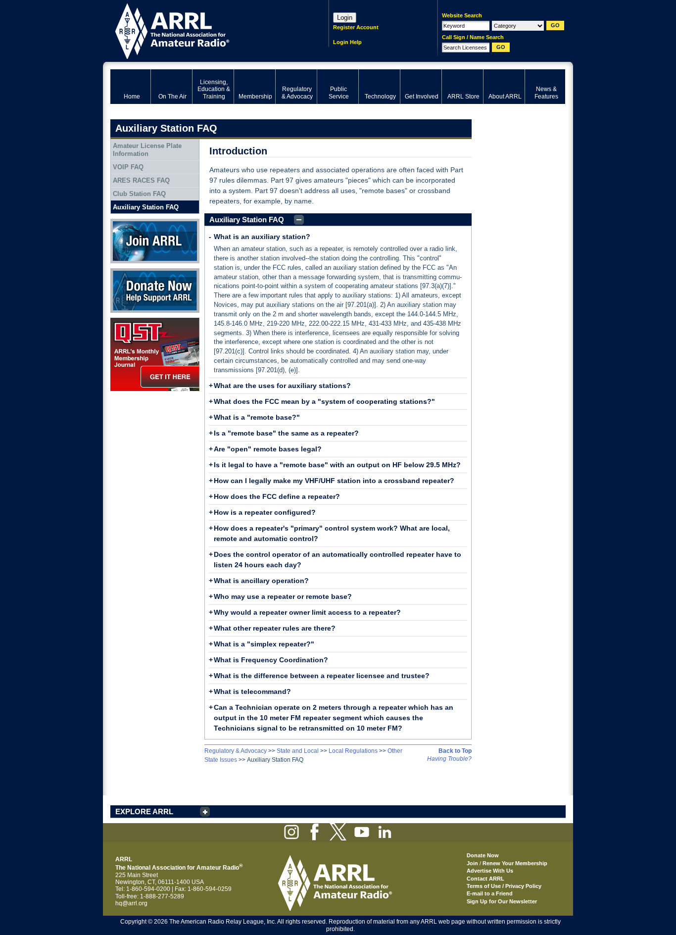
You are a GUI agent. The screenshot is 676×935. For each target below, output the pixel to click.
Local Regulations (353, 750)
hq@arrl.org (131, 903)
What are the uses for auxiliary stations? (282, 386)
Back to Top (455, 750)
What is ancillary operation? (261, 581)
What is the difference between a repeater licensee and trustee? (322, 676)
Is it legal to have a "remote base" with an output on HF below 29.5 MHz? (337, 465)
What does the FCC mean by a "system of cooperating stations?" (324, 401)
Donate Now (127, 271)
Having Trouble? (449, 758)
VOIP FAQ (128, 167)
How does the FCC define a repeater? (277, 496)
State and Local (298, 750)
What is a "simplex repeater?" (264, 644)
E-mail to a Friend (490, 893)
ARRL (206, 30)
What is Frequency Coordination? (271, 660)
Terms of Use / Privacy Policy (504, 886)
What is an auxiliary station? (262, 237)
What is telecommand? (252, 691)
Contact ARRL (485, 879)
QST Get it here (130, 321)
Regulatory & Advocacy (235, 750)
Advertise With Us (490, 871)
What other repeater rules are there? (275, 628)
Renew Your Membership (515, 863)
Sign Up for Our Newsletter (502, 901)
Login (344, 17)
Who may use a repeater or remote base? (283, 596)
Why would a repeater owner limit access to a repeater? (307, 612)
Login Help (347, 42)
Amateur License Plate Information (147, 149)
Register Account (356, 27)
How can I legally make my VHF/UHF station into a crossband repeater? (334, 481)
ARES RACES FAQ (141, 180)
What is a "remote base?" (257, 417)
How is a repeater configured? (265, 512)
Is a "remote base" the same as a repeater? (286, 433)
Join (472, 863)
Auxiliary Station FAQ (246, 219)
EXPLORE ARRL (144, 811)
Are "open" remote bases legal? (268, 449)
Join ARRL (124, 222)
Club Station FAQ (139, 193)
